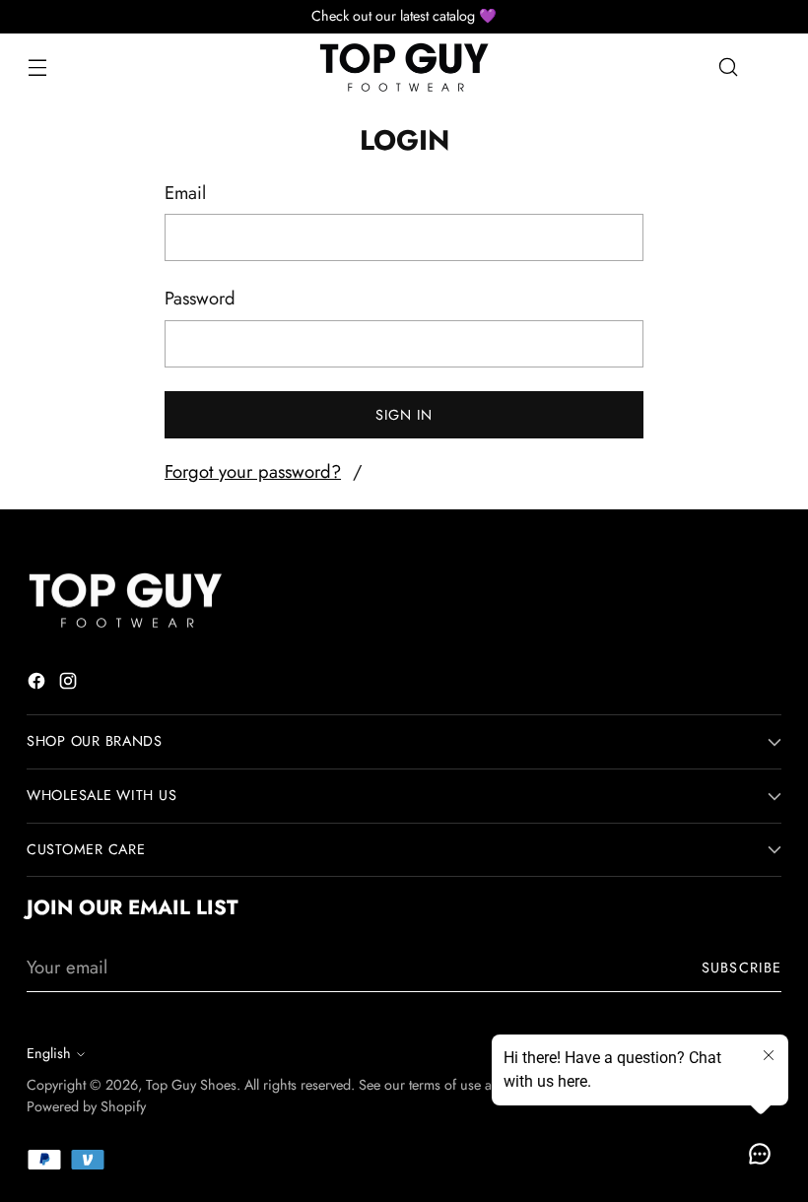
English (49, 1053)
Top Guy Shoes (191, 1085)
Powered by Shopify (86, 1106)
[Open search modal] (728, 67)
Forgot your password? (253, 471)
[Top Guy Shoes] (404, 67)
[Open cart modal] (771, 67)
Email (185, 192)
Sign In (404, 415)
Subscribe (741, 967)
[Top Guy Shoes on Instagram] (70, 685)
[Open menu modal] (37, 67)
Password (200, 298)
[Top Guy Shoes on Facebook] (38, 685)
